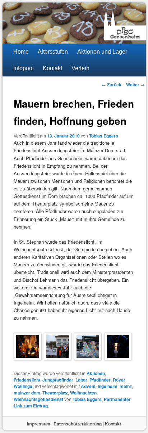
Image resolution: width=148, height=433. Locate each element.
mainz (126, 386)
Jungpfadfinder (57, 379)
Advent (88, 386)
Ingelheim (107, 386)
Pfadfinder (100, 379)
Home (21, 52)
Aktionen (96, 373)
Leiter (81, 379)
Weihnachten (83, 392)
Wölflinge (23, 386)
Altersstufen (53, 52)
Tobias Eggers (103, 135)
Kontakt (52, 68)
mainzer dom (27, 392)
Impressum (38, 423)
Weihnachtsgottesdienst (38, 399)
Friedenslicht (27, 379)
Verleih (80, 68)
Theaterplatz (55, 392)
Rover (119, 379)
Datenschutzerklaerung (78, 423)
